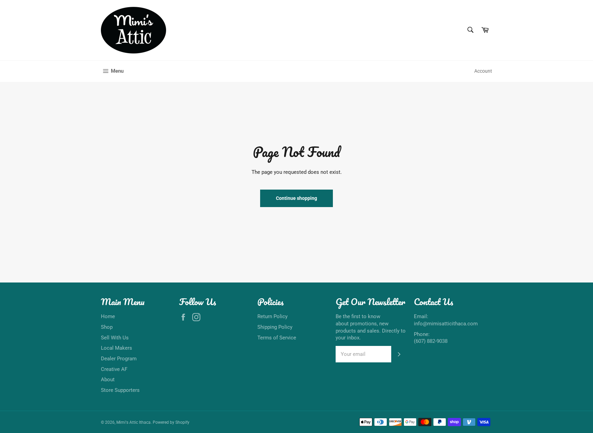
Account (483, 71)
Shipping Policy (274, 327)
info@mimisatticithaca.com (446, 324)
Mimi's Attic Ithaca (133, 422)
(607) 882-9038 (430, 341)
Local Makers (116, 348)
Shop (107, 327)
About (108, 379)
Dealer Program (119, 359)
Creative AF (114, 369)
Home (108, 316)
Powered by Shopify (171, 422)
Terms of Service (276, 338)
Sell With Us (115, 338)
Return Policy (272, 316)
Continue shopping (296, 198)
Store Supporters (120, 390)
